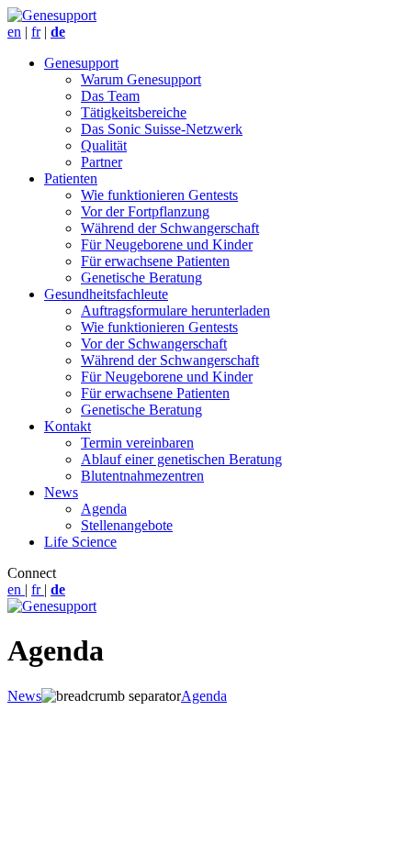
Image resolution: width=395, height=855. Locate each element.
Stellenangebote (127, 525)
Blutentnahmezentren (142, 475)
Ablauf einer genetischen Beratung (181, 459)
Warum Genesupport (141, 79)
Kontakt (67, 426)
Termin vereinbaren (137, 442)
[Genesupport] (51, 15)
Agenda (104, 508)
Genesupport (81, 63)
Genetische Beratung (141, 277)
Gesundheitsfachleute (106, 294)
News (61, 492)
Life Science (80, 542)
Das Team (110, 96)
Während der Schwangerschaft (170, 228)
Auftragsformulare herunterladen (175, 310)
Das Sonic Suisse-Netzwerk (162, 129)
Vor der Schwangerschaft (154, 343)
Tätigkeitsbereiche (133, 112)
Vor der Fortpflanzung (145, 211)
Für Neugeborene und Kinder (167, 244)
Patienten (70, 178)
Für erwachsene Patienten (155, 261)
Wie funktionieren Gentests (159, 195)
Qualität (104, 145)
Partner (101, 162)
